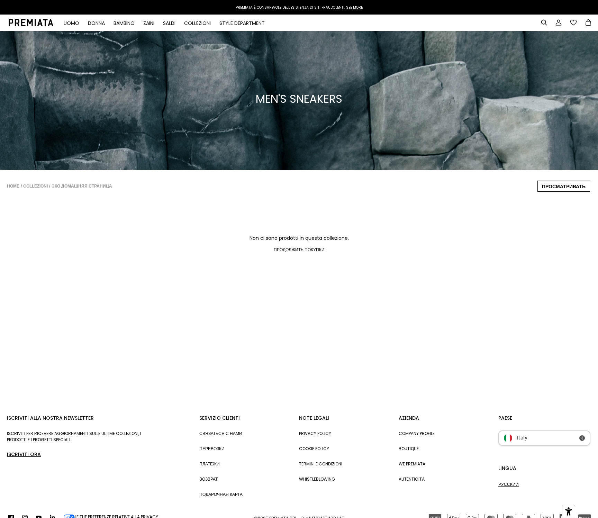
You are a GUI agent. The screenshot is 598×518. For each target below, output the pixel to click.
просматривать (564, 186)
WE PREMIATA (412, 464)
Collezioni (35, 186)
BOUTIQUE (409, 449)
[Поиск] (544, 22)
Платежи (209, 464)
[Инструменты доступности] (568, 511)
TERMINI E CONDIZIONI (320, 464)
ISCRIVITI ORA (24, 454)
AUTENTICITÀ (412, 479)
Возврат (208, 479)
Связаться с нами (220, 433)
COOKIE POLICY (314, 449)
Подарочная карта (221, 494)
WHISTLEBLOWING (317, 479)
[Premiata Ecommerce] (31, 24)
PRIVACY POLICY (315, 433)
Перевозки (212, 449)
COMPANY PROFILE (417, 433)
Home (13, 186)
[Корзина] (588, 23)
